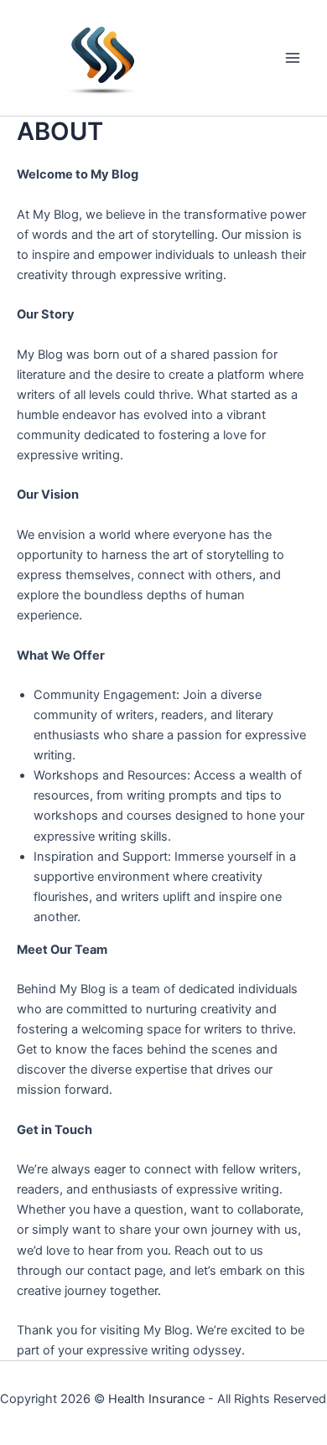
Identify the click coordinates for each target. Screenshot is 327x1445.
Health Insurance (156, 1398)
